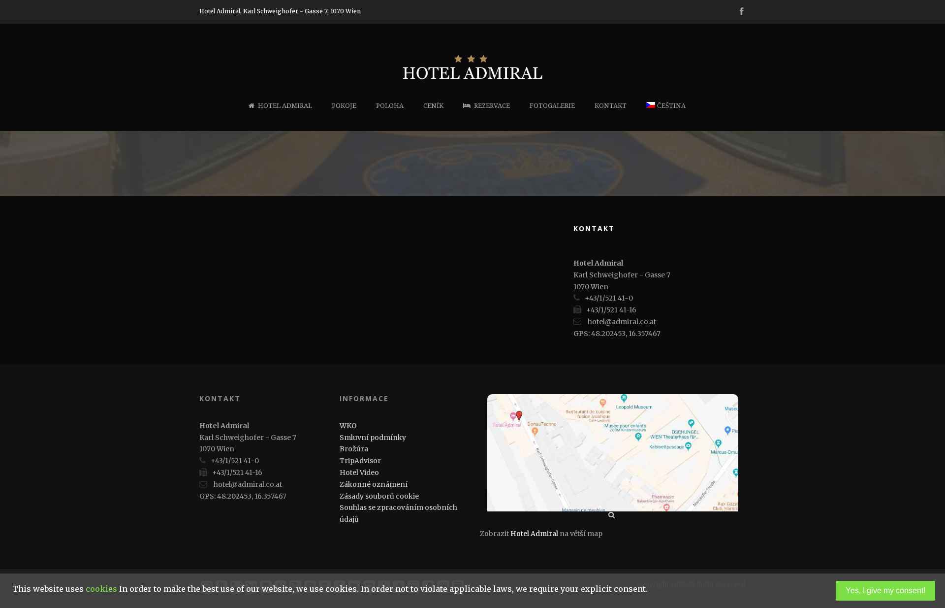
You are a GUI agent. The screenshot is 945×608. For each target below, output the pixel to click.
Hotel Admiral (285, 105)
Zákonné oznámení (374, 484)
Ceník (433, 105)
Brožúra (354, 448)
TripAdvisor (360, 460)
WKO (348, 425)
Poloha (390, 105)
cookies (101, 589)
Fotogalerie (552, 105)
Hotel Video (359, 472)
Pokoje (344, 105)
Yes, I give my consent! (885, 590)
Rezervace (492, 105)
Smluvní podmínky (373, 437)
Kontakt (611, 105)
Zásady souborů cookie (379, 496)
